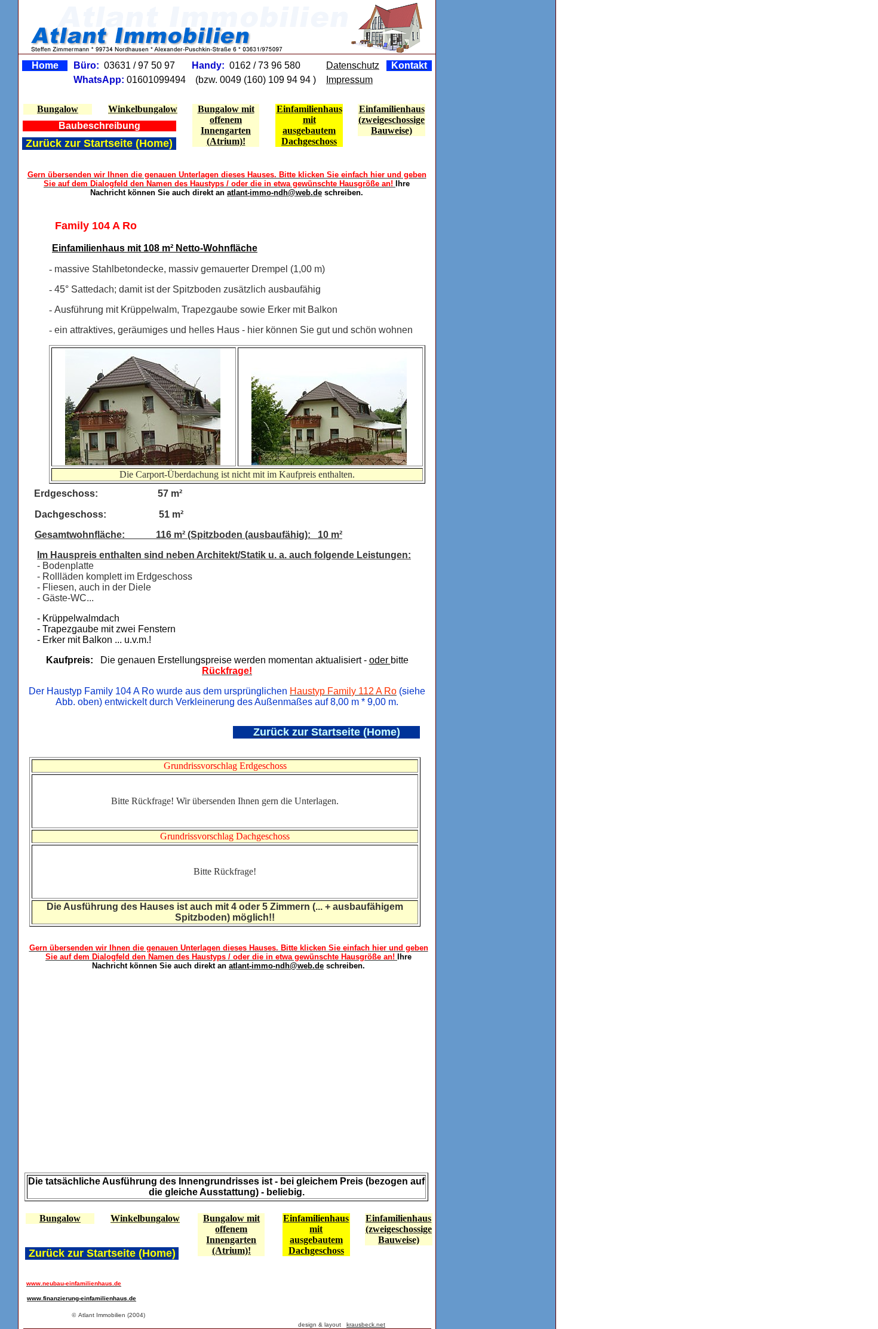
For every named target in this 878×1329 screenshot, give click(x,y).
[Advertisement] (89, 1059)
